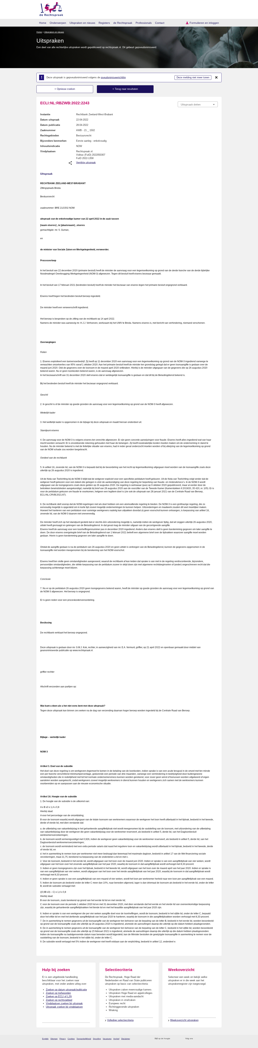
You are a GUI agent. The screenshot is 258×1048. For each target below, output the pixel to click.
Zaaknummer (48, 130)
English (45, 1039)
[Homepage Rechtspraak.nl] (50, 8)
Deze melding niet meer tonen (193, 77)
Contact (159, 22)
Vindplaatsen (48, 151)
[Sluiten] (216, 77)
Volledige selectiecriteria (120, 1020)
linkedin (211, 1039)
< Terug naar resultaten (125, 89)
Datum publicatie (50, 125)
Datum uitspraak (49, 119)
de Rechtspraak (122, 22)
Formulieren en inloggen (204, 22)
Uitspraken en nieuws (82, 22)
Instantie (45, 114)
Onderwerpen (58, 22)
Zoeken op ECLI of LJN (59, 996)
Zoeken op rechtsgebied (59, 1000)
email (179, 1039)
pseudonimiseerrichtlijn (113, 77)
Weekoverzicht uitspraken (184, 1020)
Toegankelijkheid (83, 1039)
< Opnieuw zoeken (65, 89)
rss (174, 1039)
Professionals (144, 22)
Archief (116, 1039)
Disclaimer (125, 1039)
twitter (196, 1039)
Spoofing (97, 1039)
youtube (216, 1039)
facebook (201, 1039)
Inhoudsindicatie (50, 146)
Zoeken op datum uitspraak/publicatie (66, 989)
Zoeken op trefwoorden (58, 993)
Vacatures (107, 1039)
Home (42, 22)
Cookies (71, 1039)
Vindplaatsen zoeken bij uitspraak (64, 1003)
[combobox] (198, 104)
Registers (104, 22)
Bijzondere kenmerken (53, 140)
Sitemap (54, 1039)
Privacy (62, 1039)
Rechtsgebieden (49, 135)
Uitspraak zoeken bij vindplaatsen (64, 1006)
